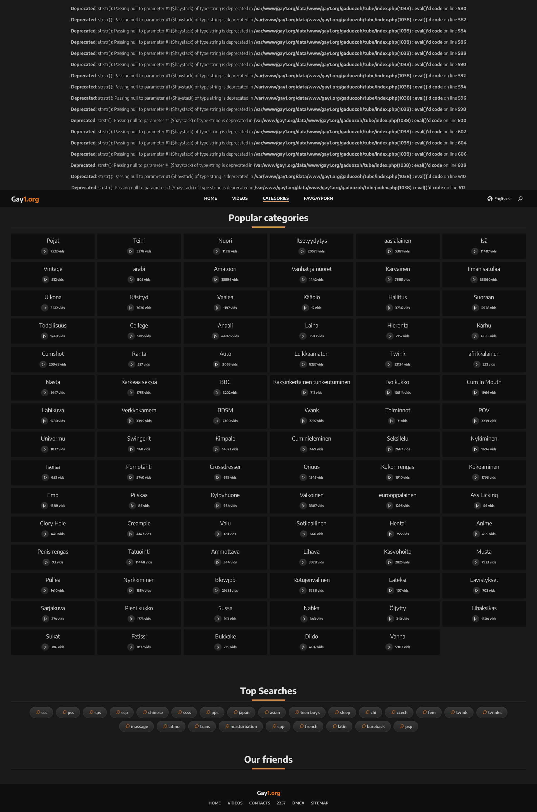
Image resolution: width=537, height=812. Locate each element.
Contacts (259, 803)
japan (244, 712)
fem (432, 712)
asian (275, 712)
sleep (345, 712)
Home (210, 198)
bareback (376, 726)
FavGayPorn (318, 198)
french (311, 726)
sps (98, 712)
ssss (187, 712)
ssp (124, 712)
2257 (281, 803)
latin (342, 726)
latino (174, 726)
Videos (240, 198)
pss (71, 712)
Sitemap (319, 803)
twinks (494, 712)
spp (280, 726)
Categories (276, 198)
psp (408, 726)
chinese (155, 712)
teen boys (310, 712)
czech (402, 712)
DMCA (298, 803)
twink (462, 712)
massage (139, 726)
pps (214, 712)
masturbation (243, 726)
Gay (25, 199)
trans (205, 726)
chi (373, 712)
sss (44, 712)
